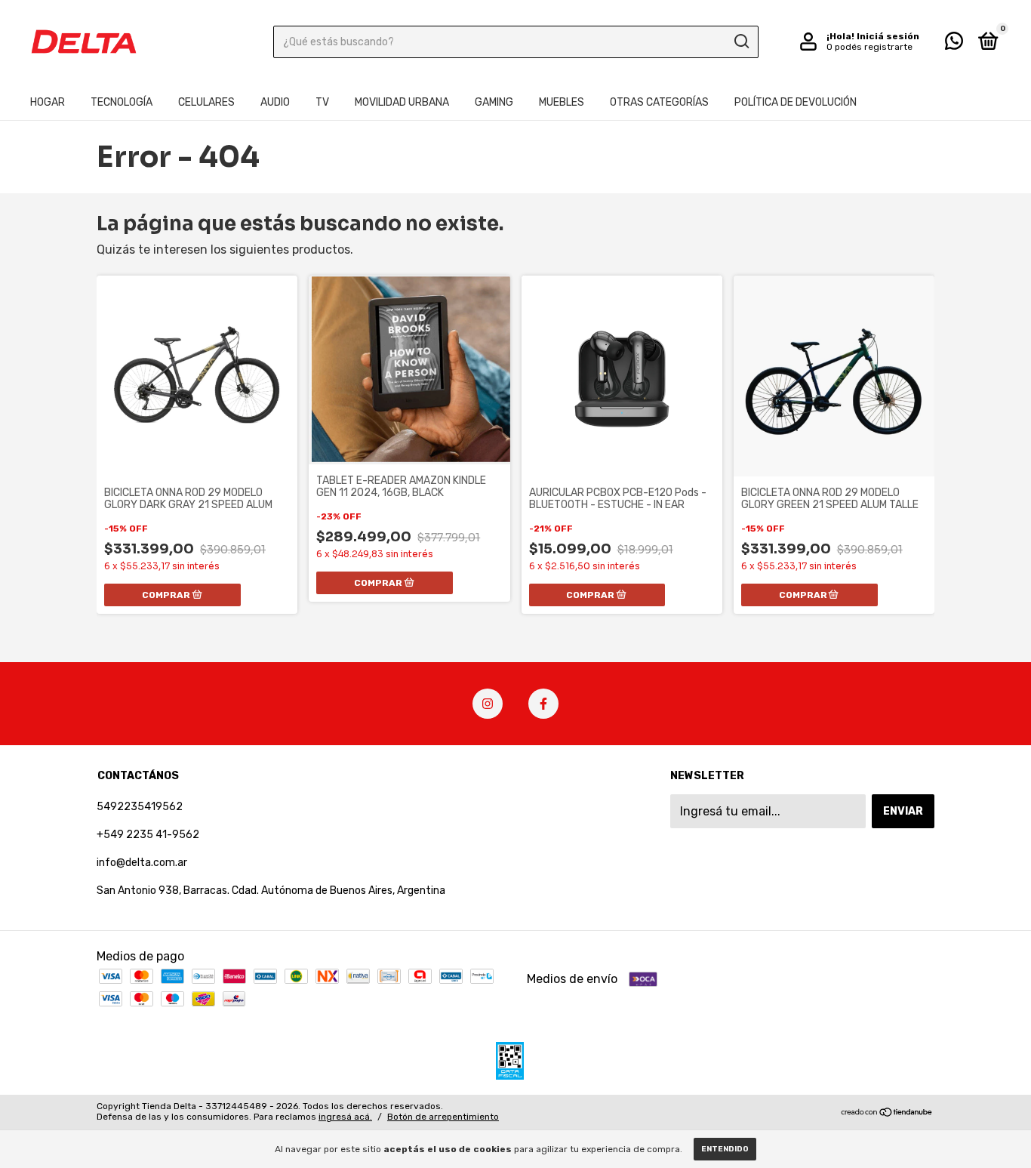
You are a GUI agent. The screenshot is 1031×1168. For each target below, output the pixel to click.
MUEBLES (561, 102)
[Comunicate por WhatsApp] (954, 44)
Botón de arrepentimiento (443, 1116)
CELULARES (206, 102)
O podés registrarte (869, 47)
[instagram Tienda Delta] (487, 704)
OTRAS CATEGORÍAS (659, 102)
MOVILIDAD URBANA (402, 102)
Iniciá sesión (888, 36)
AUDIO (275, 102)
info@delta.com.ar (142, 862)
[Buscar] (740, 41)
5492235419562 (140, 806)
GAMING (494, 102)
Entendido (725, 1149)
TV (322, 102)
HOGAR (47, 102)
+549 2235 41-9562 (148, 834)
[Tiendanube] (887, 1113)
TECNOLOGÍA (121, 102)
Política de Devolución (795, 102)
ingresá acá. (345, 1116)
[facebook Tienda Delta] (543, 704)
